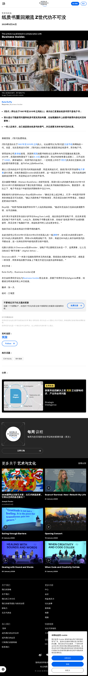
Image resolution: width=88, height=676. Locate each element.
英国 (35, 153)
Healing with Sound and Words (17, 567)
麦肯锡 (17, 153)
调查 (55, 235)
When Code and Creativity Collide (62, 567)
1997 (20, 144)
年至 (24, 144)
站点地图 (44, 667)
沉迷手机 (68, 144)
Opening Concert (53, 533)
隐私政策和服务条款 (44, 662)
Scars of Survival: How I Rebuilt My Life (65, 494)
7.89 (6, 160)
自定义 (67, 670)
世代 (64, 160)
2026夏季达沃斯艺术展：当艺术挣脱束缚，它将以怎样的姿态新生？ (22, 495)
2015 (29, 144)
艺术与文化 (7, 13)
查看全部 (82, 463)
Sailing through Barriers (14, 533)
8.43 (36, 157)
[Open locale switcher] (3, 669)
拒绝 (67, 664)
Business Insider (13, 36)
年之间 (34, 144)
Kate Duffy (7, 102)
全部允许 (67, 658)
